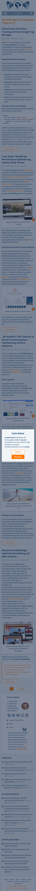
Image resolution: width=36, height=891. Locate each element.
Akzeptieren (18, 457)
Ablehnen (18, 452)
